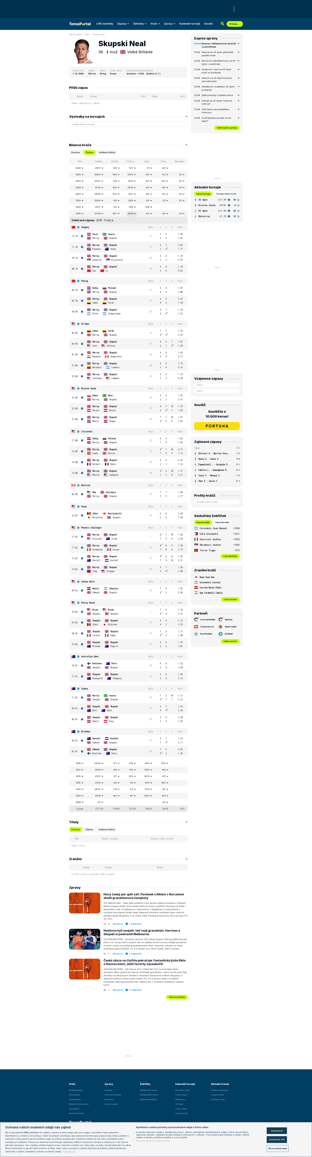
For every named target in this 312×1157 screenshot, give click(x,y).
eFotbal (229, 633)
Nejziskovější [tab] (203, 522)
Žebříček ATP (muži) (148, 1090)
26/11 (146, 795)
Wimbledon (180, 1099)
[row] (128, 168)
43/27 (98, 181)
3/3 (115, 207)
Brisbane (85, 731)
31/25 (98, 782)
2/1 (180, 181)
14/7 (115, 213)
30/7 (130, 194)
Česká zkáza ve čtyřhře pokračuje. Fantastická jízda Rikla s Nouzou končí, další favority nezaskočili (145, 962)
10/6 (131, 207)
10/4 (163, 782)
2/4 (147, 200)
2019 (78, 213)
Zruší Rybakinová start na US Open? (216, 119)
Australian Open (89, 656)
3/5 (164, 789)
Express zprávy (111, 1104)
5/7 (115, 763)
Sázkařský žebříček (148, 1099)
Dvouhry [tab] (75, 829)
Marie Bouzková (76, 1113)
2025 (78, 174)
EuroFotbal (206, 633)
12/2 (163, 181)
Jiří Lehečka (74, 1095)
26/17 (98, 168)
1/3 (164, 200)
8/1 (131, 795)
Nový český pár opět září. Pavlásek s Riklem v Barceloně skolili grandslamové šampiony (144, 896)
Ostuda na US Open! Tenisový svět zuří (217, 102)
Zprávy (168, 23)
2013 (78, 795)
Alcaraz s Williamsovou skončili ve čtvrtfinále (219, 45)
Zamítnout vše (277, 1139)
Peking (84, 281)
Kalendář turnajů (189, 23)
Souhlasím (277, 1130)
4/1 (131, 782)
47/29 (98, 213)
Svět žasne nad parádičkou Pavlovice (215, 111)
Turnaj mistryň (181, 1113)
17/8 (131, 763)
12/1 (164, 187)
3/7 (115, 776)
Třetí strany (68, 1151)
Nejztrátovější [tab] (222, 522)
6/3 (164, 168)
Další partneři (230, 641)
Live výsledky (207, 619)
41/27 (98, 776)
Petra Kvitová (75, 1099)
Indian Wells (88, 581)
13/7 (131, 168)
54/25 (98, 763)
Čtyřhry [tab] (89, 829)
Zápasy (121, 23)
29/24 (98, 200)
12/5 (115, 187)
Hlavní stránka (75, 34)
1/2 (180, 200)
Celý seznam (230, 599)
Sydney (84, 688)
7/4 (131, 789)
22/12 (130, 187)
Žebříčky (138, 23)
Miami (84, 506)
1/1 (148, 168)
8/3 (147, 181)
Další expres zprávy (227, 127)
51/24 (98, 187)
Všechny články (177, 997)
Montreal (85, 485)
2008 (78, 802)
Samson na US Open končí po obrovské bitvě (217, 80)
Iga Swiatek (74, 1109)
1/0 (180, 174)
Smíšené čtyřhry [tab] (107, 152)
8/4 (164, 769)
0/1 (99, 802)
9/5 (164, 776)
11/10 (147, 789)
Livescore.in (207, 626)
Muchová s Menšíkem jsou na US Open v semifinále (218, 62)
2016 (78, 776)
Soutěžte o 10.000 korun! (217, 414)
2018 (78, 763)
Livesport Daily (217, 1095)
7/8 (115, 789)
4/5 (147, 213)
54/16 (98, 795)
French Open (181, 1095)
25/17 (98, 207)
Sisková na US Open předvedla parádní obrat (217, 54)
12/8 (147, 207)
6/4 (147, 174)
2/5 (147, 187)
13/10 (146, 769)
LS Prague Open (218, 1099)
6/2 (164, 194)
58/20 (98, 194)
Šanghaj (85, 227)
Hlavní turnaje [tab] (203, 193)
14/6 (115, 174)
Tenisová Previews (112, 1095)
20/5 (147, 763)
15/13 (130, 181)
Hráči (154, 23)
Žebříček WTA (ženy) (149, 1095)
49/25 (98, 174)
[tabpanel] (128, 485)
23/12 (130, 174)
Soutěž (208, 23)
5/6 (115, 200)
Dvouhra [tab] (75, 152)
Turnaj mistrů (181, 1109)
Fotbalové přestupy (219, 1090)
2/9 (115, 782)
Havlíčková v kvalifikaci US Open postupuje (218, 88)
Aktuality (118, 924)
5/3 (164, 174)
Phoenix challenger (91, 527)
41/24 (98, 769)
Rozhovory (109, 1099)
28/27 (98, 789)
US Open (85, 323)
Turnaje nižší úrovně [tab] (226, 193)
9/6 (147, 194)
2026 (78, 168)
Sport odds (231, 626)
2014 (78, 789)
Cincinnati (87, 431)
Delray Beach (88, 602)
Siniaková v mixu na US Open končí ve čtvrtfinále (216, 71)
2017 (78, 769)
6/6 (115, 168)
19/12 (146, 776)
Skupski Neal (98, 34)
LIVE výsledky (104, 23)
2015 (78, 782)
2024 (78, 181)
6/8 (115, 181)
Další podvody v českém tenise (217, 95)
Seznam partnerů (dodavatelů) (153, 1140)
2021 (78, 200)
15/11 (147, 782)
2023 (78, 187)
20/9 (130, 200)
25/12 (130, 213)
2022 (78, 194)
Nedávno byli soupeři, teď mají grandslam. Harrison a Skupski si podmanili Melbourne (142, 932)
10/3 (131, 776)
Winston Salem (88, 388)
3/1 (180, 187)
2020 (78, 207)
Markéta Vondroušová (79, 1104)
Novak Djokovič (76, 1090)
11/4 (131, 769)
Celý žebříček (230, 556)
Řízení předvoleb (277, 1148)
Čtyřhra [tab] (89, 152)
